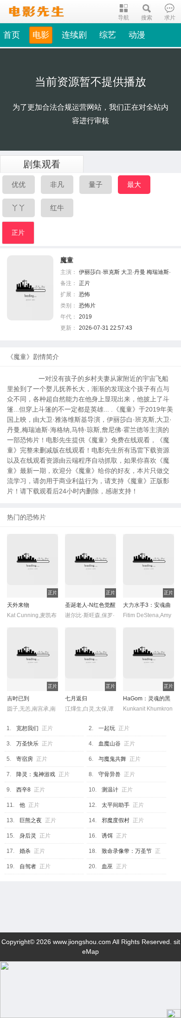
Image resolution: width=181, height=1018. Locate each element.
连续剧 (74, 35)
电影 (40, 35)
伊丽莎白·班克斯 (99, 272)
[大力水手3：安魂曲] (148, 577)
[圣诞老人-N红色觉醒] (90, 577)
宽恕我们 (27, 728)
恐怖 (84, 294)
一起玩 (106, 728)
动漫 (137, 35)
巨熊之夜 (30, 820)
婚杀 (25, 851)
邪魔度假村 (115, 820)
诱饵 (107, 835)
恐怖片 (87, 305)
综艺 (107, 35)
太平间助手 (115, 805)
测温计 (110, 789)
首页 (11, 35)
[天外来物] (32, 577)
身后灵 (27, 835)
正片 (18, 232)
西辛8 (23, 789)
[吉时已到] (32, 670)
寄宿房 (24, 759)
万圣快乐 (27, 743)
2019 (85, 316)
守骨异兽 (109, 774)
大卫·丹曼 (133, 272)
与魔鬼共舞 (112, 759)
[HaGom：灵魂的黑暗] (148, 670)
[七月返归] (90, 670)
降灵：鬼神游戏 (35, 774)
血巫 (107, 866)
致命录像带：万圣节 (127, 851)
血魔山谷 (109, 743)
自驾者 (27, 866)
